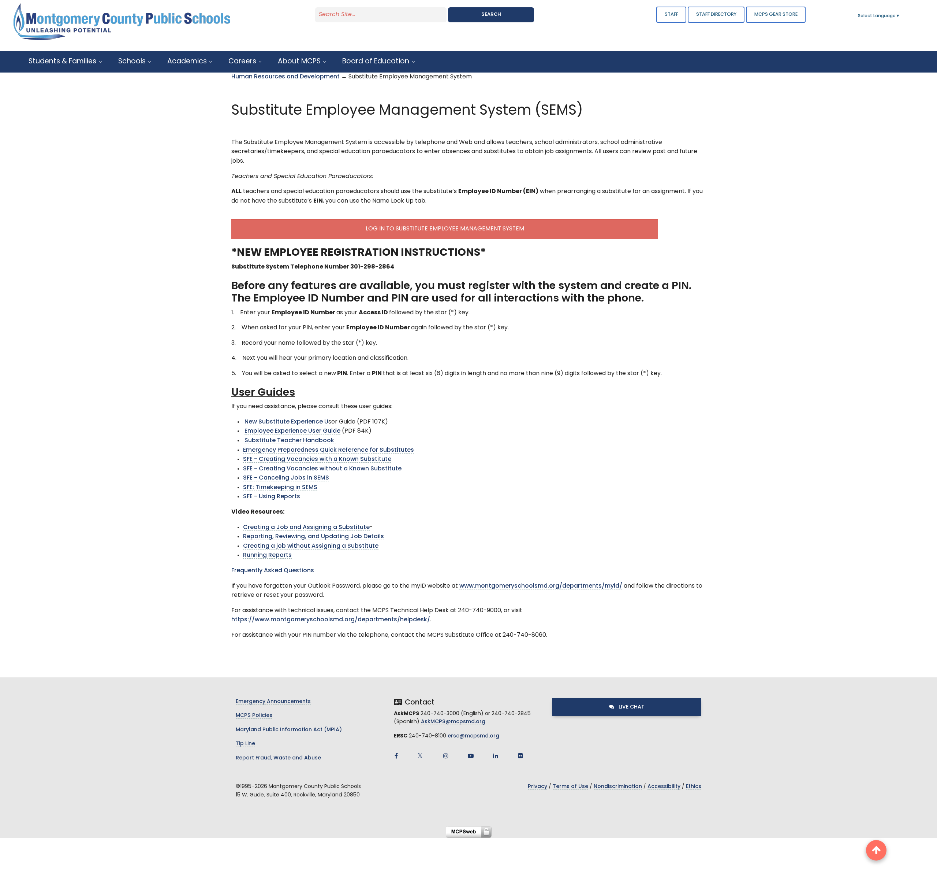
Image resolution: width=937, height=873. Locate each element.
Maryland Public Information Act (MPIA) (289, 730)
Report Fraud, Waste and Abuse (278, 758)
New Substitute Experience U (286, 422)
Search (491, 14)
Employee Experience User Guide (292, 431)
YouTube (470, 755)
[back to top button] (876, 850)
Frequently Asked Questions (272, 571)
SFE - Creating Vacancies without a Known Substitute (322, 469)
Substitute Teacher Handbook (290, 441)
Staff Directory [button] (716, 14)
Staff (671, 14)
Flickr (520, 755)
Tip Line (245, 744)
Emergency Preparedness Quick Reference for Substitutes (328, 450)
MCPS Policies (254, 715)
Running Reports (267, 555)
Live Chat (631, 707)
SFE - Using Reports (271, 497)
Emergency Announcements (273, 701)
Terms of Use (570, 786)
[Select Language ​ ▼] (900, 16)
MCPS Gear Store (776, 14)
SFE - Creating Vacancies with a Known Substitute (317, 459)
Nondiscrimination (618, 786)
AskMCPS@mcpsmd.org (453, 722)
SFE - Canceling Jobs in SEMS (286, 478)
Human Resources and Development (285, 77)
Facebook (396, 755)
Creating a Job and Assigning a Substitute (306, 527)
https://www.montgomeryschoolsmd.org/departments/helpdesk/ (330, 620)
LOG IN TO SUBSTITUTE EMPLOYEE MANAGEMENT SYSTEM (445, 229)
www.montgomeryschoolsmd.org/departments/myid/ (540, 586)
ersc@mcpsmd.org (473, 736)
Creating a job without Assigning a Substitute (310, 546)
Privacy (537, 786)
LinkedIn (495, 755)
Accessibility (663, 786)
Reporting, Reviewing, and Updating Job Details (313, 537)
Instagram (445, 755)
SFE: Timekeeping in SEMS (280, 488)
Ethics (693, 786)
